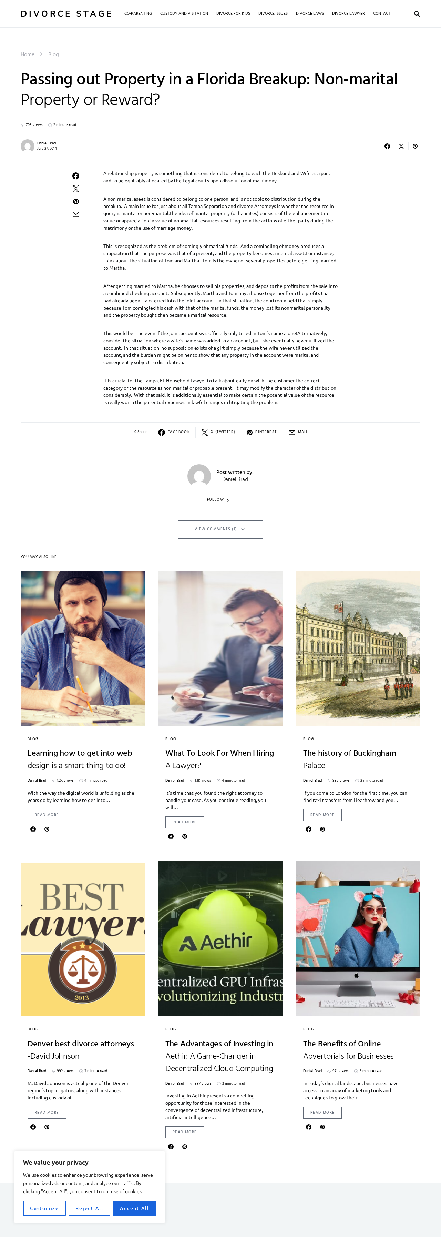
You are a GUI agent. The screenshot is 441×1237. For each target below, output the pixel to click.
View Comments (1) (216, 529)
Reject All (89, 1208)
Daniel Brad (46, 143)
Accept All (134, 1208)
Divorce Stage (67, 13)
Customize (44, 1208)
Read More (47, 815)
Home (27, 54)
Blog (53, 54)
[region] (89, 1187)
